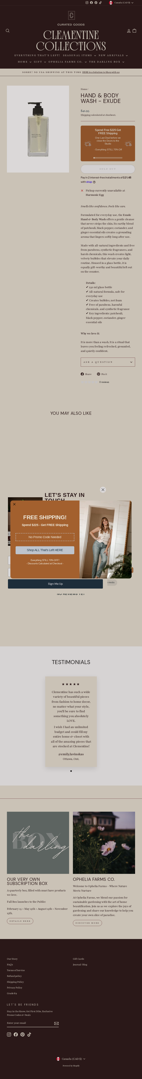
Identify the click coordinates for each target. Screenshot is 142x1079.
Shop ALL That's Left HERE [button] (45, 550)
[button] (45, 537)
